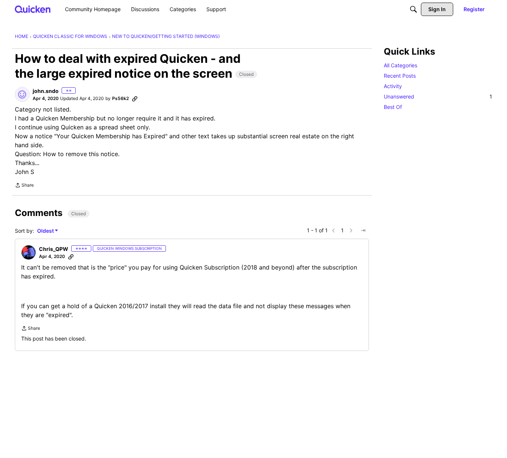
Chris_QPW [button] (53, 249)
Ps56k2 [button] (120, 98)
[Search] (413, 9)
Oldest (46, 231)
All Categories (400, 65)
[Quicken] (33, 9)
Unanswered (438, 96)
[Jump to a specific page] (363, 230)
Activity (393, 86)
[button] (22, 94)
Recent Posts (400, 75)
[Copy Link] (134, 98)
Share (24, 186)
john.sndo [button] (46, 91)
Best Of (393, 107)
